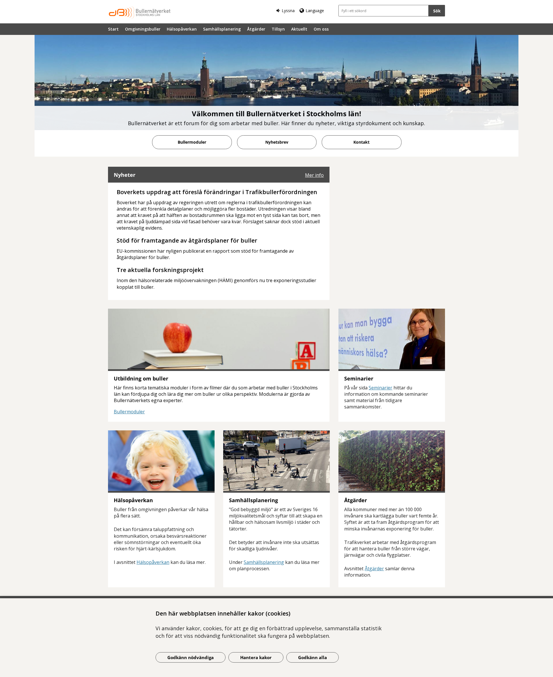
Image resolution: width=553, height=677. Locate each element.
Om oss (321, 29)
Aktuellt (299, 29)
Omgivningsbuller (142, 29)
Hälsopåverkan (182, 29)
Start (113, 29)
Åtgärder (256, 29)
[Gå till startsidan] (139, 12)
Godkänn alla (312, 657)
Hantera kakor (256, 657)
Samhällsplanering (222, 29)
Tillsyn (278, 29)
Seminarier (380, 388)
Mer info (314, 175)
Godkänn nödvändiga (190, 657)
